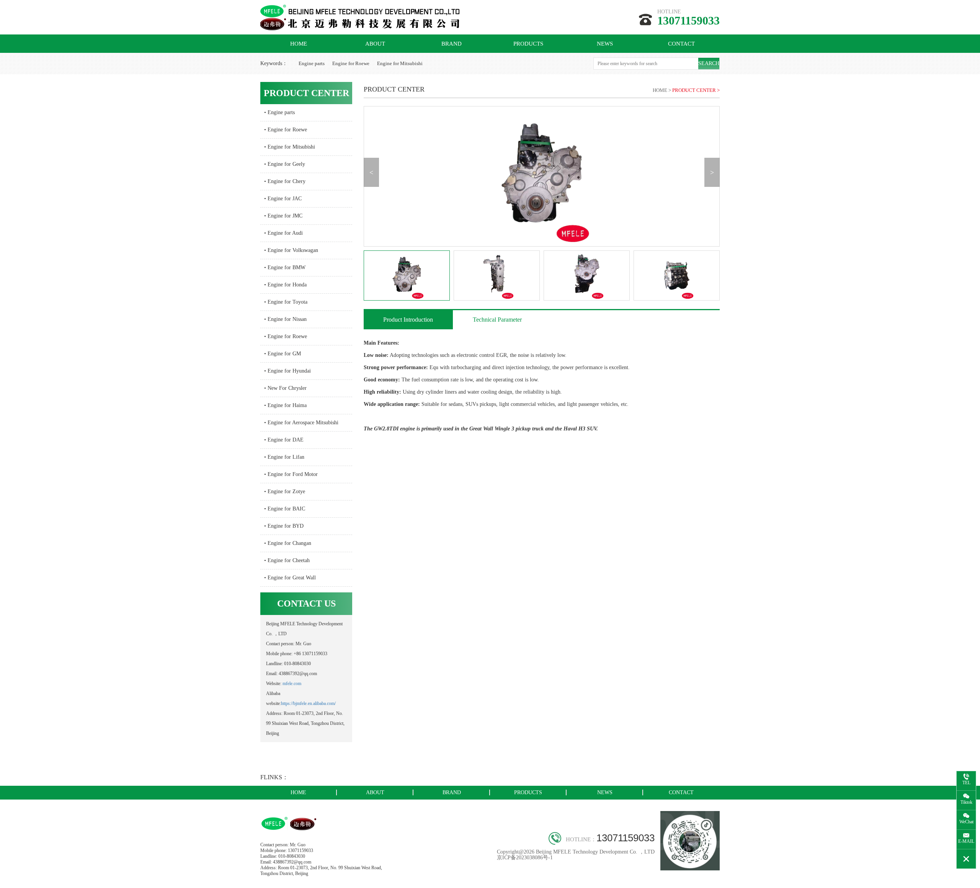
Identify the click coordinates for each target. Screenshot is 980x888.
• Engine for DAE (284, 440)
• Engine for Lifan (284, 457)
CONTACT (681, 44)
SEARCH (708, 63)
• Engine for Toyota (285, 302)
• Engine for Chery (284, 181)
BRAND (451, 44)
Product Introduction (408, 319)
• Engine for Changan (287, 543)
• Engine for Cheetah (287, 560)
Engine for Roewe (350, 63)
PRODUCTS (528, 44)
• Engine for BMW (284, 267)
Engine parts (312, 63)
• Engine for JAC (283, 198)
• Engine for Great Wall (290, 578)
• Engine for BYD (284, 526)
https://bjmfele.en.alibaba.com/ (308, 703)
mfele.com (292, 683)
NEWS (605, 44)
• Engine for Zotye (284, 491)
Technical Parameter (497, 319)
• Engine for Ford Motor (291, 474)
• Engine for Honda (285, 285)
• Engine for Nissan (285, 319)
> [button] (712, 172)
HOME (298, 44)
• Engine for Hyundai (287, 371)
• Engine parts (279, 112)
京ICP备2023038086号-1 (525, 857)
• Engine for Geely (284, 164)
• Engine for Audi (283, 233)
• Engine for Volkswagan (291, 250)
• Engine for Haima (285, 405)
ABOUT (375, 44)
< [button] (371, 172)
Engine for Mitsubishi (400, 63)
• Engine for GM (282, 354)
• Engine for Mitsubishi (289, 147)
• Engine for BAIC (284, 509)
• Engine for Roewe (285, 129)
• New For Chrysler (285, 388)
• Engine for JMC (283, 216)
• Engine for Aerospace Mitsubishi (301, 422)
